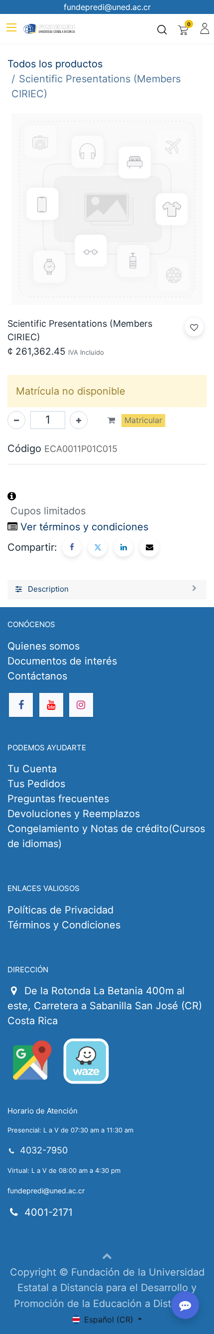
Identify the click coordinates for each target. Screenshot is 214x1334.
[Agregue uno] (79, 420)
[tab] (107, 590)
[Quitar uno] (16, 420)
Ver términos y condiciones (84, 527)
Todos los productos (55, 64)
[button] (194, 327)
